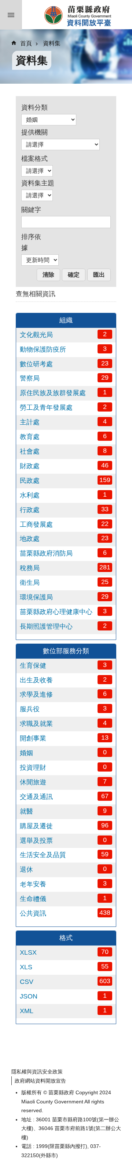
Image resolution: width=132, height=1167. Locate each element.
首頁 (26, 43)
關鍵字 (31, 209)
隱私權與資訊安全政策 (37, 1072)
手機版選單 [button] (11, 15)
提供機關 (34, 132)
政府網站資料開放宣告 (40, 1081)
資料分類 (34, 107)
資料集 (51, 43)
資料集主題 (37, 183)
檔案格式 (34, 158)
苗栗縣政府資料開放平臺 (77, 14)
